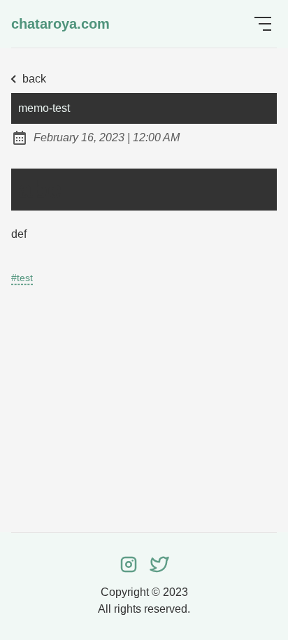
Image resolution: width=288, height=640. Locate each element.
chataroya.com (60, 23)
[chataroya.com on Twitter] (159, 564)
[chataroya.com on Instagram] (129, 564)
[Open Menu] (263, 23)
